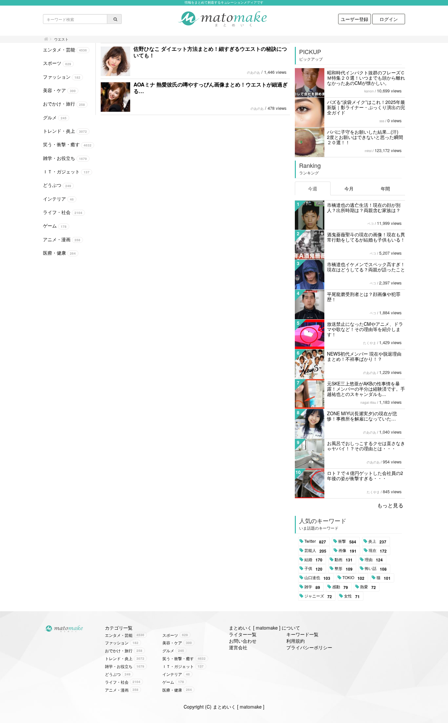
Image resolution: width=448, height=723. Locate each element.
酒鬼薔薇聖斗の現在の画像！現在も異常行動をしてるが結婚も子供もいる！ (366, 237)
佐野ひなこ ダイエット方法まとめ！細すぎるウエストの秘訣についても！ (210, 52)
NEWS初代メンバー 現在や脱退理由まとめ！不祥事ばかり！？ (364, 356)
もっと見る (390, 505)
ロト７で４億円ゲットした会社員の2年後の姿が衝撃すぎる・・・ (365, 475)
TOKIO (353, 578)
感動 (340, 587)
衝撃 (347, 541)
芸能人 (315, 550)
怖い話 (376, 568)
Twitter (315, 541)
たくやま (369, 343)
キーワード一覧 (302, 634)
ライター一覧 (242, 634)
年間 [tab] (385, 188)
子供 (313, 568)
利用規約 (295, 640)
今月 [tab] (349, 188)
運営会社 (238, 647)
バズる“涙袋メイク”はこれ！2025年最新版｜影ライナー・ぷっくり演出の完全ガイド (366, 107)
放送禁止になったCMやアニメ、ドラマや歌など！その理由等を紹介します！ (365, 329)
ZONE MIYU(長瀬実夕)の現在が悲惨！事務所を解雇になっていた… (362, 416)
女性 (352, 596)
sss (381, 121)
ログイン (388, 19)
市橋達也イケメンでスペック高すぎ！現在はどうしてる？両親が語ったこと (366, 267)
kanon (369, 91)
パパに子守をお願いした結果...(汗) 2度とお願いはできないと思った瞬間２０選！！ (365, 137)
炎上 (377, 541)
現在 (378, 550)
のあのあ (253, 72)
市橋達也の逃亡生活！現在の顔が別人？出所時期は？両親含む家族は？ (363, 207)
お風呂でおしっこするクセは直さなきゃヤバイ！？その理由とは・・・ (366, 446)
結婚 (313, 560)
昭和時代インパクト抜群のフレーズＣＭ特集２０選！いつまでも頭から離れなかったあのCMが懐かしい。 (366, 77)
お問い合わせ (242, 640)
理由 (374, 560)
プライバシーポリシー (309, 647)
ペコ (370, 223)
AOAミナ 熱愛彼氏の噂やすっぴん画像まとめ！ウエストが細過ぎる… (210, 88)
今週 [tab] (312, 188)
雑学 (312, 587)
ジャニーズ (318, 596)
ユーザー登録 (354, 19)
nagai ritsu (368, 402)
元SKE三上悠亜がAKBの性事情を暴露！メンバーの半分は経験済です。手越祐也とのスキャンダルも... (366, 388)
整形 (344, 568)
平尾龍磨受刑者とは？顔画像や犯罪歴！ (363, 297)
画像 (347, 550)
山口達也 (317, 578)
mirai (368, 150)
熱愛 (368, 587)
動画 (344, 560)
